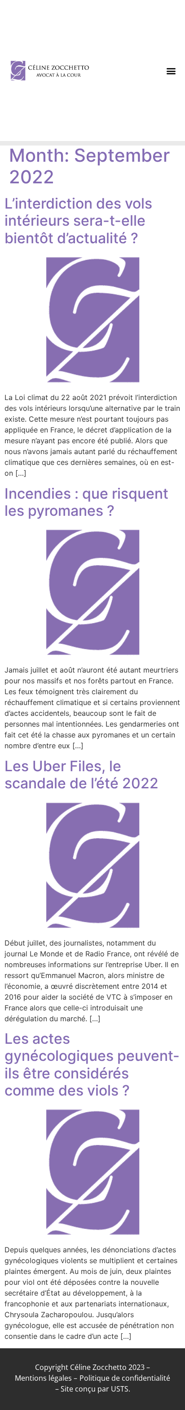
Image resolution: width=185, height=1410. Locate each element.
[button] (171, 70)
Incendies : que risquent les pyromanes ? (86, 502)
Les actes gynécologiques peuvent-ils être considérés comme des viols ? (92, 1064)
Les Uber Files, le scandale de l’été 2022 (81, 774)
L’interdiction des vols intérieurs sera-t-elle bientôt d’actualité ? (78, 221)
